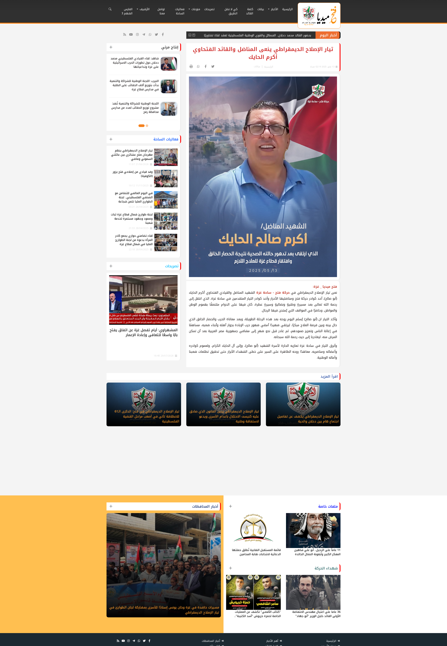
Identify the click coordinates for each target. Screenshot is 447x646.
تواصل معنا (161, 11)
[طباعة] (191, 66)
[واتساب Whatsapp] (150, 34)
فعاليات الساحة (179, 11)
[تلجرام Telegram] (144, 34)
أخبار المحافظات (211, 640)
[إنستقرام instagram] (137, 34)
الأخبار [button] (274, 9)
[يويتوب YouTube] (131, 34)
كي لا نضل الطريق (231, 11)
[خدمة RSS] (125, 34)
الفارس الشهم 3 (127, 11)
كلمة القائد (249, 11)
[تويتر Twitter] (156, 34)
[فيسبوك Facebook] (163, 34)
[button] (147, 125)
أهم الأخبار (272, 640)
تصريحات (209, 9)
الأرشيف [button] (144, 9)
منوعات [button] (195, 9)
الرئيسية (287, 9)
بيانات (260, 9)
